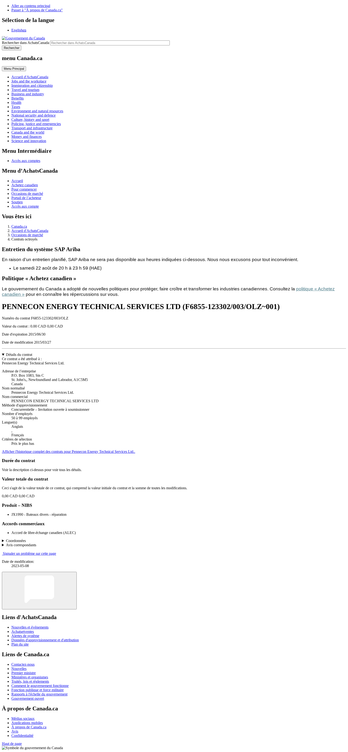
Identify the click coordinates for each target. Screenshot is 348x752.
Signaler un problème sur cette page (29, 553)
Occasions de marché (27, 194)
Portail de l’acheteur (26, 198)
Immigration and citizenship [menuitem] (32, 85)
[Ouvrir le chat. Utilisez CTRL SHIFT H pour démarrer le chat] (39, 590)
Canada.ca (19, 226)
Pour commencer (24, 189)
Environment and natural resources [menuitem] (37, 111)
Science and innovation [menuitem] (28, 141)
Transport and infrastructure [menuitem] (32, 128)
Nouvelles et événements (30, 627)
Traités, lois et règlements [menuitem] (30, 681)
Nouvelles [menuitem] (19, 669)
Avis (14, 731)
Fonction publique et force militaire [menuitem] (37, 690)
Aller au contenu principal (30, 6)
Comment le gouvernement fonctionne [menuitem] (40, 686)
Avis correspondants (21, 545)
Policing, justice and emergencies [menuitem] (36, 124)
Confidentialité (22, 736)
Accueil (17, 181)
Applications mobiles (27, 723)
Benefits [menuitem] (17, 98)
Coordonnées (16, 541)
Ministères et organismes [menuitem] (29, 677)
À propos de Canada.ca (28, 727)
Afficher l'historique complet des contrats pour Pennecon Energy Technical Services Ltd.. (68, 452)
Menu (14, 68)
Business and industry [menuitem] (27, 94)
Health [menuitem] (16, 103)
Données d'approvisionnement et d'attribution (45, 640)
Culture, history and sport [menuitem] (30, 120)
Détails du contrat (19, 355)
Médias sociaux (23, 719)
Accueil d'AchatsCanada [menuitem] (29, 77)
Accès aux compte (25, 206)
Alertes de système (25, 636)
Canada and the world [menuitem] (27, 132)
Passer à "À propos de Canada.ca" (37, 10)
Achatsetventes (22, 632)
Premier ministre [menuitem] (23, 673)
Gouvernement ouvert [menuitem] (27, 698)
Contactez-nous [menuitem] (23, 664)
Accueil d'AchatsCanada (29, 231)
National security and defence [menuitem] (33, 115)
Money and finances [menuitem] (26, 137)
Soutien (17, 202)
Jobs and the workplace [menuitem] (28, 81)
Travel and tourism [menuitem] (25, 90)
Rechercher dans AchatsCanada (25, 43)
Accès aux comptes (25, 161)
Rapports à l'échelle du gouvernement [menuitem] (39, 694)
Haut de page (12, 744)
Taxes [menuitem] (15, 107)
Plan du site (20, 644)
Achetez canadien (24, 185)
